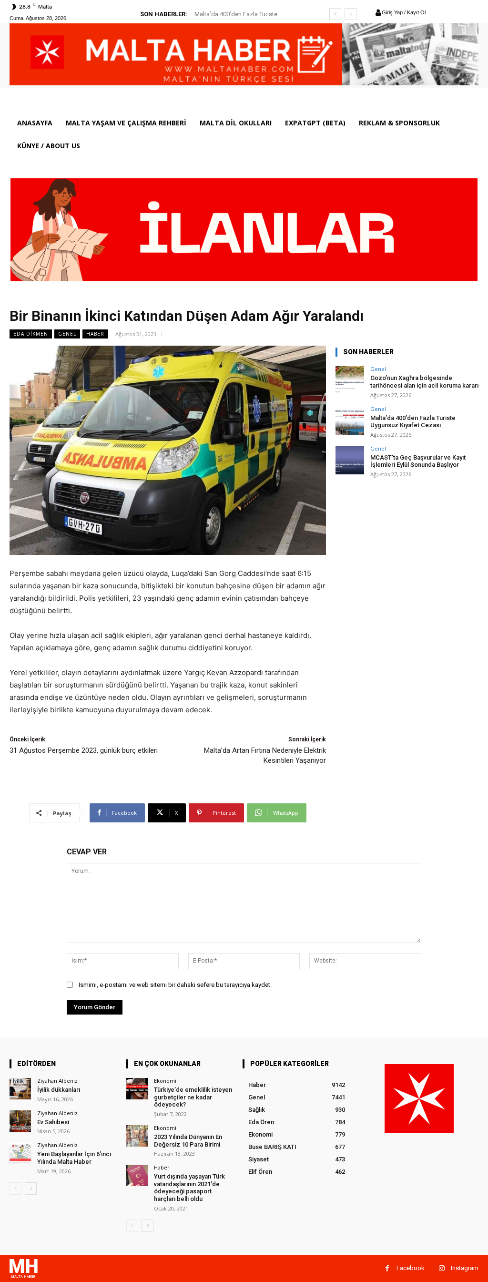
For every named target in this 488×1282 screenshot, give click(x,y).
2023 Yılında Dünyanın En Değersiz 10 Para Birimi (188, 1140)
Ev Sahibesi (53, 1122)
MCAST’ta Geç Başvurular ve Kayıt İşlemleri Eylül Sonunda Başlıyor (418, 461)
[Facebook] (387, 1268)
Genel (67, 333)
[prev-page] (15, 1188)
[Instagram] (441, 1268)
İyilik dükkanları (58, 1089)
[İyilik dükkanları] (20, 1088)
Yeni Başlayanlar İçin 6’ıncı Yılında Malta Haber (74, 1157)
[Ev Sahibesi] (20, 1121)
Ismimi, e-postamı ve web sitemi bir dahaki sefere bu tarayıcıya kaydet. (175, 984)
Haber (95, 333)
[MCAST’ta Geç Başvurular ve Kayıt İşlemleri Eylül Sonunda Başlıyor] (350, 460)
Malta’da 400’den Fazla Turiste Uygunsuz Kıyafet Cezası (413, 421)
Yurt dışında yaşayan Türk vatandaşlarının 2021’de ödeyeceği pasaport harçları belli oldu (189, 1187)
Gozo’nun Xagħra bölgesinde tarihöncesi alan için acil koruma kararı (424, 381)
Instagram (464, 1268)
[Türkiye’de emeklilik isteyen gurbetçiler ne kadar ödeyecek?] (137, 1088)
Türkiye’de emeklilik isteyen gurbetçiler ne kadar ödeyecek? (193, 1097)
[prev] (335, 14)
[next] (350, 14)
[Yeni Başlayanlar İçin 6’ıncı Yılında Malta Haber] (20, 1153)
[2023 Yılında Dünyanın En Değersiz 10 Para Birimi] (137, 1136)
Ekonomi (165, 1080)
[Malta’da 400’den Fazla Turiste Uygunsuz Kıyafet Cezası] (350, 420)
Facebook (410, 1268)
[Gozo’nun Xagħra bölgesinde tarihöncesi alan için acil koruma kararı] (350, 380)
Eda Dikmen (30, 333)
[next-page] (31, 1188)
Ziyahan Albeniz (57, 1080)
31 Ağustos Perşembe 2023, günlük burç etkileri (84, 750)
